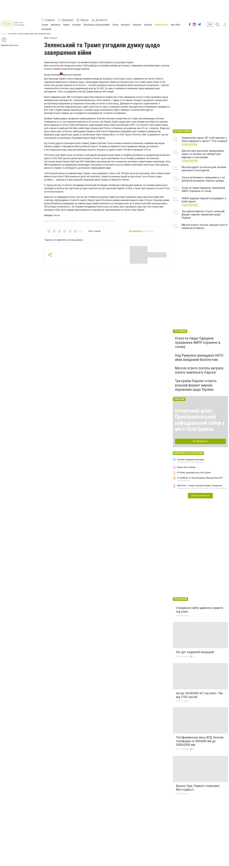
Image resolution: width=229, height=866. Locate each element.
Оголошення (46, 29)
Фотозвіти (76, 24)
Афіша (84, 20)
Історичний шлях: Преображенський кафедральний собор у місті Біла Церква (200, 420)
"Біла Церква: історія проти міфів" (96, 24)
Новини (50, 20)
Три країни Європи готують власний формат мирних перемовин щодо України (203, 214)
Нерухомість (56, 24)
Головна (45, 24)
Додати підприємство (200, 495)
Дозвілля (101, 20)
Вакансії (66, 24)
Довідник (67, 20)
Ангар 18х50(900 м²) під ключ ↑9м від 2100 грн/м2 (199, 695)
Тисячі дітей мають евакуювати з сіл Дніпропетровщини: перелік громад (203, 179)
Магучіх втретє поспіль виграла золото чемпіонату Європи (199, 370)
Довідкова (137, 24)
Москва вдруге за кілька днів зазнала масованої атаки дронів (204, 169)
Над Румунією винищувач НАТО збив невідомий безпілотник (199, 357)
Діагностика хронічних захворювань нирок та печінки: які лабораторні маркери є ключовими (203, 154)
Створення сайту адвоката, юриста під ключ (199, 609)
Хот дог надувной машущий (195, 652)
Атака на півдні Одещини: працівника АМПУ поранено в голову (203, 189)
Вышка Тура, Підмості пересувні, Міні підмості (198, 787)
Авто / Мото (175, 24)
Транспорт (148, 24)
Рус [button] (210, 24)
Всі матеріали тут (200, 441)
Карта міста (125, 24)
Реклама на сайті (161, 24)
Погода (115, 24)
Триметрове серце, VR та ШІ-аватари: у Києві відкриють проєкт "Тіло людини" (205, 139)
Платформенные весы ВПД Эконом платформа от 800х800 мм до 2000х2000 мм (199, 741)
